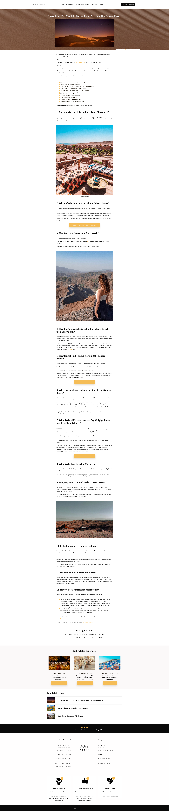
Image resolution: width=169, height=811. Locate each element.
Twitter (95, 637)
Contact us (101, 747)
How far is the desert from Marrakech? (70, 84)
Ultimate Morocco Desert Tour (62, 758)
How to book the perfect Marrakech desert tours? (72, 101)
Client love (101, 745)
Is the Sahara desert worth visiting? (69, 97)
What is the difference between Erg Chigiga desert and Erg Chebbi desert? (78, 92)
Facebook (71, 637)
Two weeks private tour (110, 673)
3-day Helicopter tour (85, 673)
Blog (120, 49)
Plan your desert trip (84, 382)
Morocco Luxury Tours (64, 745)
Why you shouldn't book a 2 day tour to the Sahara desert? (74, 90)
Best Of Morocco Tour (65, 761)
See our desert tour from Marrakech (84, 225)
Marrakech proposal (104, 760)
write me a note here (88, 622)
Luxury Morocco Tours (67, 4)
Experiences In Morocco (104, 763)
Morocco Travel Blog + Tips (105, 750)
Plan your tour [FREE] (128, 4)
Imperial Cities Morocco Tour (63, 763)
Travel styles (102, 761)
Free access (110, 683)
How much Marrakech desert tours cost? (70, 99)
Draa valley (70, 349)
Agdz (88, 241)
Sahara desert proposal (104, 758)
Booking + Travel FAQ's (104, 748)
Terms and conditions (92, 808)
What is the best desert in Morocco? (69, 94)
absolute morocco (84, 747)
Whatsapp (79, 637)
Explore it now (59, 683)
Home (118, 49)
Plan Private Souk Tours (64, 750)
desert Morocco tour (91, 609)
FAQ (87, 808)
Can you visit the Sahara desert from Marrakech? (72, 81)
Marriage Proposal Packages (82, 4)
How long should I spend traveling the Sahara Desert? (73, 88)
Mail (102, 637)
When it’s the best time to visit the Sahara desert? (72, 82)
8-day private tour (59, 673)
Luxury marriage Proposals (63, 748)
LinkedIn (87, 637)
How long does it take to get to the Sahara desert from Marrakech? (77, 86)
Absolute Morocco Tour (64, 760)
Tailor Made (94, 4)
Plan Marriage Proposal (64, 747)
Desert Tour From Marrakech (63, 766)
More (101, 4)
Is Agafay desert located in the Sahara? (70, 95)
